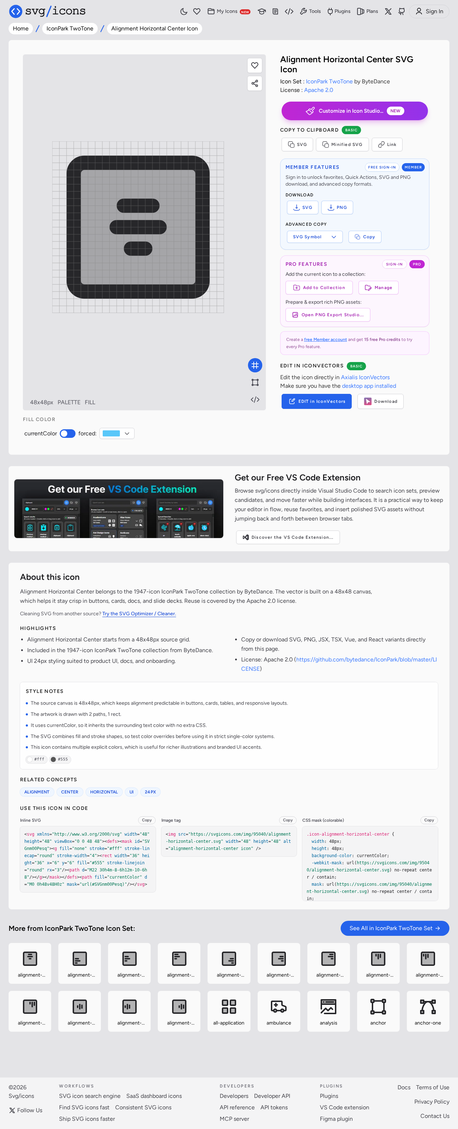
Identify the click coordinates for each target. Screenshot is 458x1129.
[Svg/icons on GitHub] (401, 11)
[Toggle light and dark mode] (183, 11)
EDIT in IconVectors (322, 401)
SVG (302, 144)
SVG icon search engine (90, 1096)
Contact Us (434, 1116)
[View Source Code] (255, 399)
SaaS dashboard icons (154, 1096)
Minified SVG (346, 144)
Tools (315, 11)
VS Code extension (344, 1107)
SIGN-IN (394, 264)
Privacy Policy (431, 1101)
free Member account (325, 339)
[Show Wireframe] (255, 382)
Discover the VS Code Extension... (293, 537)
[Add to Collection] (11, 981)
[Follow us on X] (388, 11)
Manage (384, 287)
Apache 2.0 (318, 90)
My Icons (233, 11)
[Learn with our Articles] (261, 11)
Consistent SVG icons (143, 1107)
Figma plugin (336, 1118)
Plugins (343, 11)
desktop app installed (369, 385)
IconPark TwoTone (70, 28)
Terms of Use (432, 1087)
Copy (369, 236)
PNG (342, 207)
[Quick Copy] (11, 945)
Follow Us (29, 1110)
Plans (372, 11)
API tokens (274, 1107)
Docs (404, 1087)
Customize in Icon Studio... (360, 111)
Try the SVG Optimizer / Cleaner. (139, 614)
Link (392, 144)
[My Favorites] (196, 11)
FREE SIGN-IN (382, 167)
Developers (234, 1096)
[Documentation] (275, 11)
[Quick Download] (48, 945)
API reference (237, 1107)
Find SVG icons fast (84, 1107)
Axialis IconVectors (365, 377)
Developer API (272, 1096)
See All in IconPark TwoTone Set (391, 928)
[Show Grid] (255, 365)
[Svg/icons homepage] (47, 11)
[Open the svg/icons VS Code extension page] (119, 509)
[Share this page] (254, 83)
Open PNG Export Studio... (333, 314)
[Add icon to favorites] (48, 981)
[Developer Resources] (289, 11)
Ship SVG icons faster (87, 1118)
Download (386, 401)
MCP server (234, 1118)
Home (21, 28)
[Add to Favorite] (254, 65)
